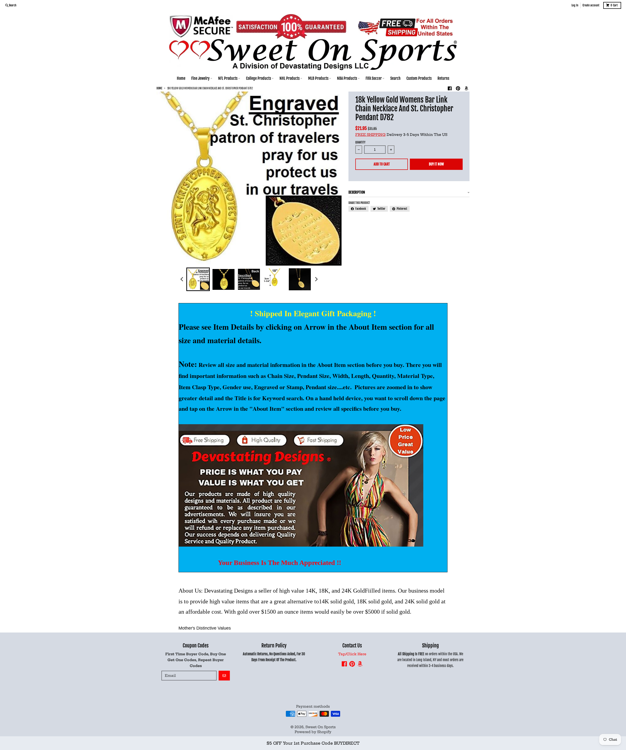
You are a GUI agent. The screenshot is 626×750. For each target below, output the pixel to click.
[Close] (393, 732)
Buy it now (436, 164)
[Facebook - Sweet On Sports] (450, 88)
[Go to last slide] (182, 279)
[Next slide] (316, 279)
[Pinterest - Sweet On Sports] (458, 88)
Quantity (360, 142)
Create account (590, 5)
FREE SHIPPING (370, 134)
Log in (574, 5)
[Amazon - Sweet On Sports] (466, 88)
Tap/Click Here (352, 654)
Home (159, 88)
